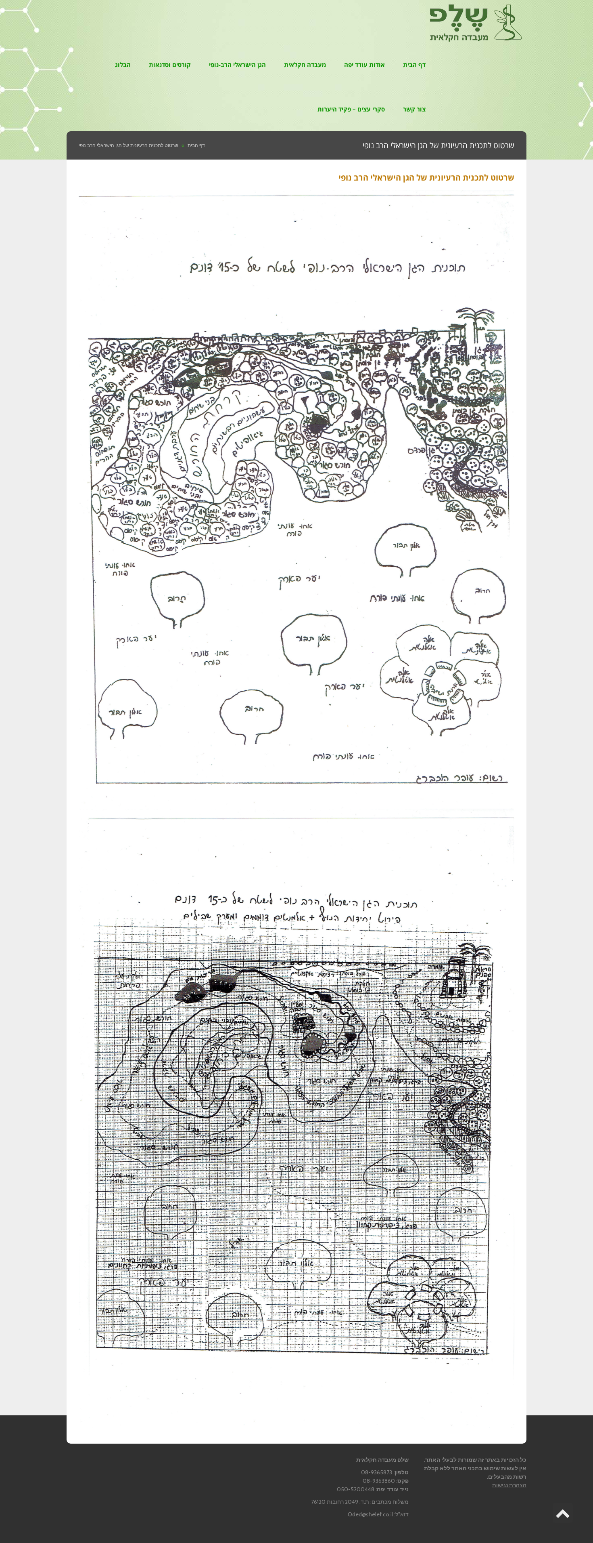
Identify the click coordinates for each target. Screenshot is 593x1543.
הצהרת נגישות (509, 1485)
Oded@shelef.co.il (370, 1514)
